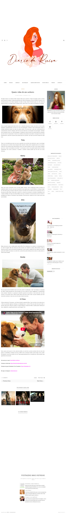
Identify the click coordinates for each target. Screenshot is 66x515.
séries (61, 186)
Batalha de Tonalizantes (52, 156)
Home (5, 82)
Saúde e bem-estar (35, 82)
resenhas (58, 182)
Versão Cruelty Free (59, 191)
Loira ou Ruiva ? (28, 490)
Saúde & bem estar (55, 186)
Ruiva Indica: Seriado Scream (22, 403)
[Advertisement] (33, 11)
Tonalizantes (55, 189)
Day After (59, 162)
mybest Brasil (50, 175)
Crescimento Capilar (56, 160)
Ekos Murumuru (57, 164)
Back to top (61, 512)
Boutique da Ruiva (51, 158)
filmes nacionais (55, 167)
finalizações (50, 169)
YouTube (49, 128)
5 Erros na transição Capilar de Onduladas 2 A (53, 244)
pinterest (61, 123)
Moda (60, 173)
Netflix (60, 175)
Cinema (22, 88)
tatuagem (49, 189)
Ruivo (49, 186)
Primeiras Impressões (55, 180)
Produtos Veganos (51, 182)
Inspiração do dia (57, 169)
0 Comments (5, 377)
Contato (60, 82)
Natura (56, 175)
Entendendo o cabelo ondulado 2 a (32, 483)
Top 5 (49, 191)
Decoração (25, 82)
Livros (60, 171)
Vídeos (53, 82)
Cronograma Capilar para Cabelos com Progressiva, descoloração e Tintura (55, 261)
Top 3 (61, 189)
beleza (60, 156)
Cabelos (17, 82)
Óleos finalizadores (52, 178)
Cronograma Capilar (52, 162)
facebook (50, 123)
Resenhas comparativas (52, 184)
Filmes (49, 167)
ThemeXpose (12, 512)
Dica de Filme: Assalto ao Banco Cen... (36, 399)
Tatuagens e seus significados (31, 497)
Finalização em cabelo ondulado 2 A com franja (56, 253)
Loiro (49, 173)
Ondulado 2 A (60, 178)
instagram (56, 123)
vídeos (49, 193)
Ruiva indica (45, 82)
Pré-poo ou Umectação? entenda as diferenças (54, 235)
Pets (48, 180)
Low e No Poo (54, 173)
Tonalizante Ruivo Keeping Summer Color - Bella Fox (54, 226)
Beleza (11, 82)
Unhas (52, 191)
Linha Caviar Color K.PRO (52, 171)
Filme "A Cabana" (7, 402)
